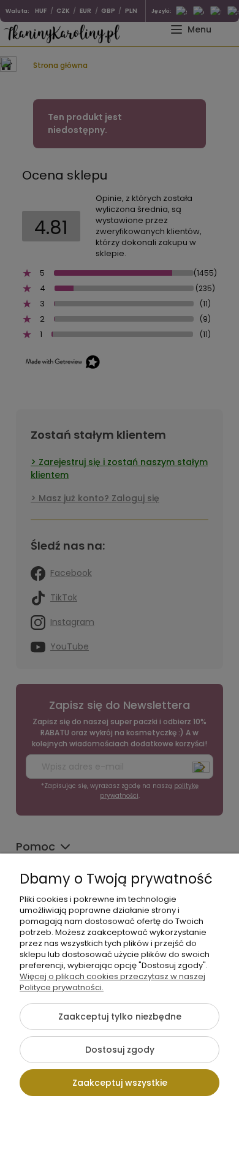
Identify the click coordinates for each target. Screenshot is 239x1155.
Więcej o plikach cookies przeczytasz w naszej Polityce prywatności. (112, 982)
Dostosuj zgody (119, 1049)
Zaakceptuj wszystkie (119, 1083)
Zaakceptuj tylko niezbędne (119, 1016)
